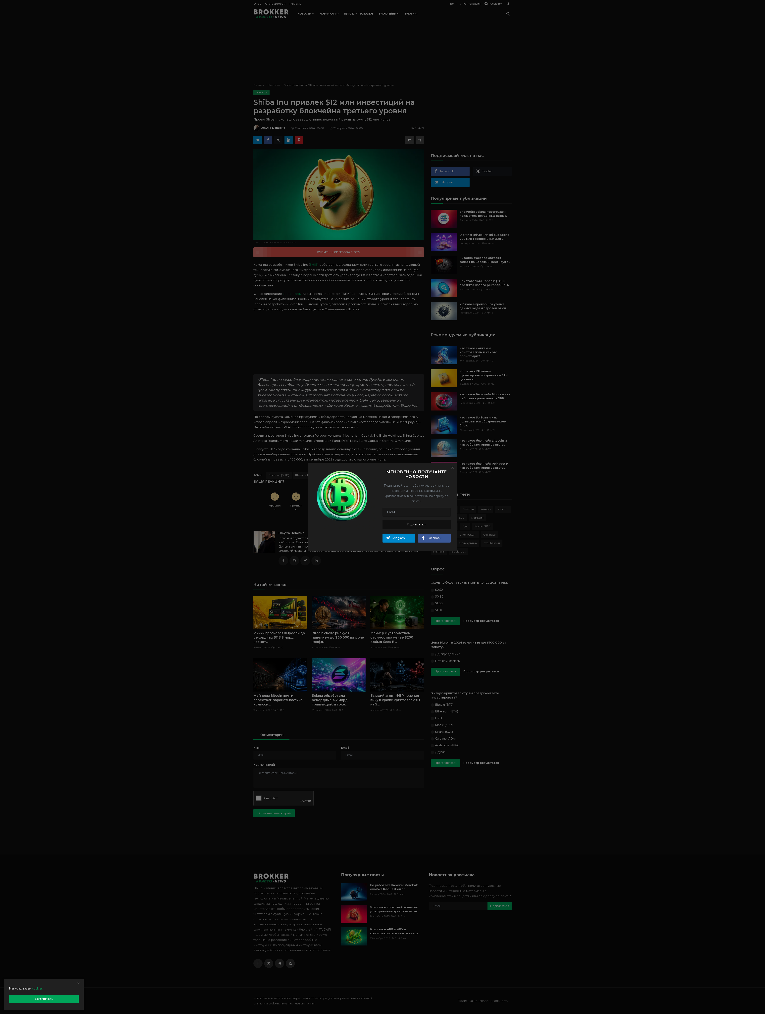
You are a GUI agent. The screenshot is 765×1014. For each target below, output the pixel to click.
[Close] (452, 467)
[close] (78, 983)
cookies (37, 988)
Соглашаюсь (44, 999)
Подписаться (416, 524)
